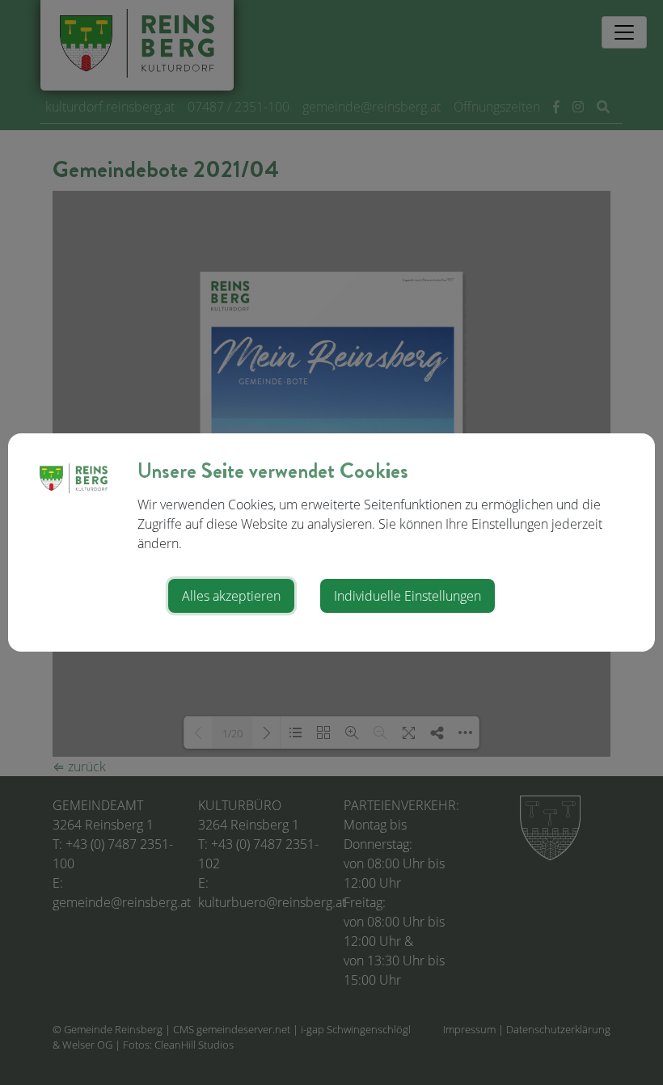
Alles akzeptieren (231, 596)
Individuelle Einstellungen (407, 596)
